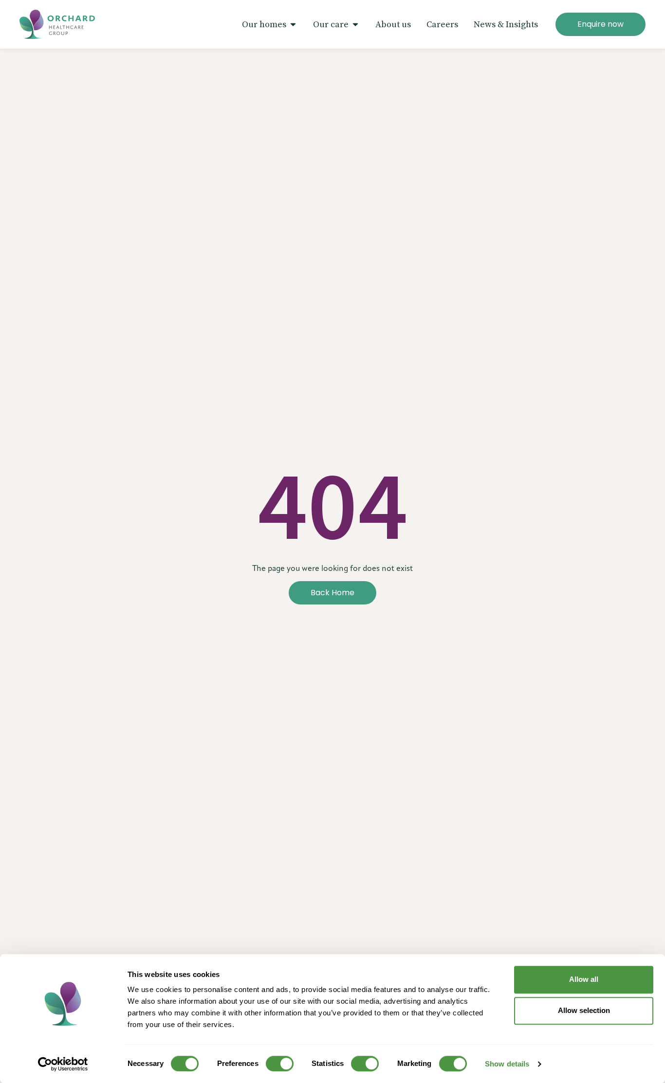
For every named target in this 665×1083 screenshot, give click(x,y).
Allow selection (584, 1010)
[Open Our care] (355, 24)
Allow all (583, 979)
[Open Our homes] (293, 24)
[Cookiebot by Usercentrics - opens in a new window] (63, 1064)
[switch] (280, 1063)
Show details (507, 1064)
